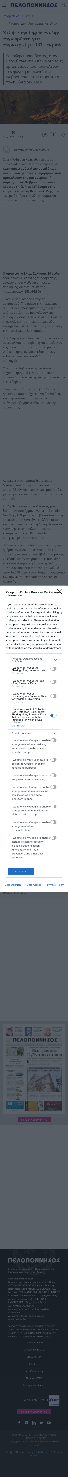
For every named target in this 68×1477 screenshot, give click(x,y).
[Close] (60, 592)
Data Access (34, 884)
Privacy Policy (55, 884)
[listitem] (34, 660)
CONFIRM (21, 871)
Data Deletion (13, 884)
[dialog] (34, 738)
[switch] (53, 669)
